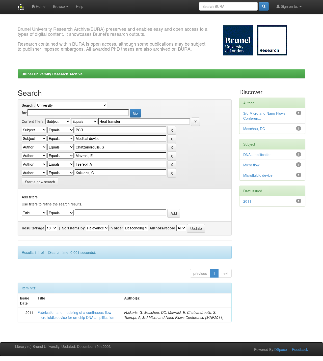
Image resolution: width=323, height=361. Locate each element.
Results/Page (33, 227)
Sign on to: (289, 6)
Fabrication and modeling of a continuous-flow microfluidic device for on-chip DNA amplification (76, 315)
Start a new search (40, 181)
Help (79, 6)
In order (116, 227)
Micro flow (251, 164)
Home (40, 6)
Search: (28, 105)
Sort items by (73, 227)
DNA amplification (257, 154)
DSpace (280, 349)
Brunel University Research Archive (52, 73)
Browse (59, 6)
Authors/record (162, 227)
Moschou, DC (254, 128)
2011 (247, 201)
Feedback (300, 349)
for (24, 112)
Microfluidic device (258, 175)
